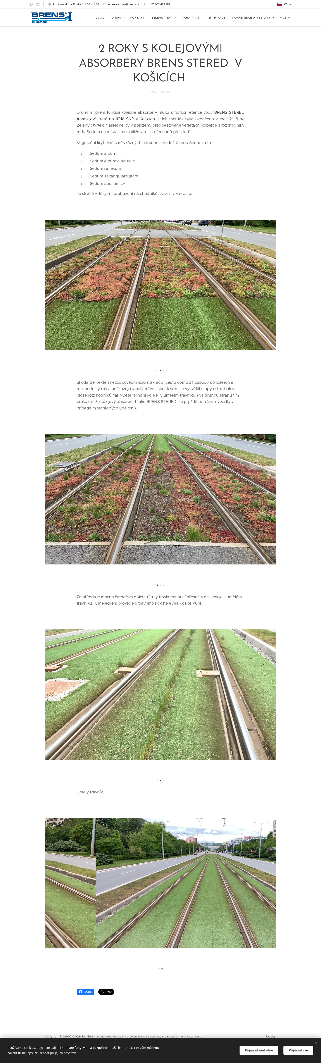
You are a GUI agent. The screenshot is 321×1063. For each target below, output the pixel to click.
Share (88, 992)
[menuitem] (101, 17)
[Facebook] (31, 4)
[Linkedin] (37, 4)
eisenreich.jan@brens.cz (123, 4)
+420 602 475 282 (159, 4)
